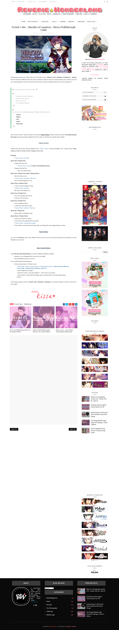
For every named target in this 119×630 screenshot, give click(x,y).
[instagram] (107, 1)
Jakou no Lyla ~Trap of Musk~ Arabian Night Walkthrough (65, 331)
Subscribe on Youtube (89, 96)
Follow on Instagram (89, 99)
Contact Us (31, 1)
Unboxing (81, 21)
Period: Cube (43, 33)
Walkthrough (50, 33)
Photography (33, 21)
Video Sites (91, 21)
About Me (21, 1)
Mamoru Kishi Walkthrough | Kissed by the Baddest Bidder (41, 331)
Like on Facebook (88, 92)
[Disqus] (43, 357)
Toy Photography (51, 608)
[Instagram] (36, 605)
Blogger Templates (71, 626)
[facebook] (104, 1)
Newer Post (14, 429)
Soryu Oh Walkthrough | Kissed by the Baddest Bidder (20, 331)
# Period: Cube (18, 304)
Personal (45, 21)
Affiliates (53, 1)
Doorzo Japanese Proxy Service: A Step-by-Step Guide (98, 430)
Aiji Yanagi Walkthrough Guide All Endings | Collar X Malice (99, 422)
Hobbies (63, 21)
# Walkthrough (27, 304)
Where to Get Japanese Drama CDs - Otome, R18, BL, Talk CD (99, 399)
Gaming (71, 21)
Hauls (54, 21)
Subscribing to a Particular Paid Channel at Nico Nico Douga (99, 414)
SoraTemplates (53, 626)
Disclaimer (43, 1)
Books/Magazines (51, 598)
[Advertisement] (43, 445)
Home (13, 1)
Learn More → (35, 601)
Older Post (73, 429)
